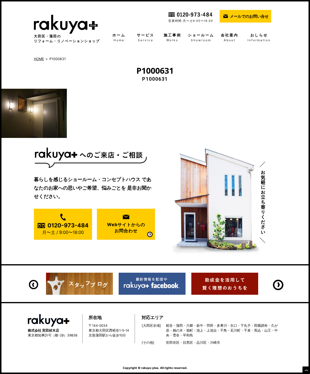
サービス (145, 37)
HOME (39, 59)
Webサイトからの (126, 227)
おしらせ (259, 37)
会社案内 (229, 37)
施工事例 (172, 37)
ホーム (118, 37)
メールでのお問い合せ (249, 16)
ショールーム (201, 37)
